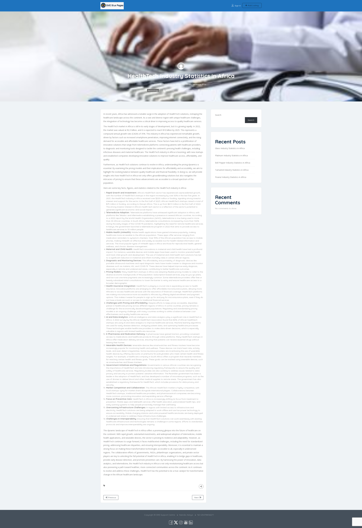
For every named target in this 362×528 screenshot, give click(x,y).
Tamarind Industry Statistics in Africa (231, 170)
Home (156, 84)
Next (196, 497)
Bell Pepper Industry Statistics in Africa (232, 162)
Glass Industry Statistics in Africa (230, 148)
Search (218, 115)
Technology (167, 84)
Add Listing (253, 5)
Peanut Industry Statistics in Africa (230, 177)
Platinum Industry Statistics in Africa (231, 155)
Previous (112, 497)
